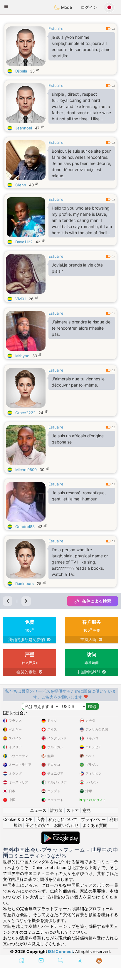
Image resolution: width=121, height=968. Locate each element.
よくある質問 (95, 825)
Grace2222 (25, 412)
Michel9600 (26, 469)
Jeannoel (23, 128)
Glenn (20, 185)
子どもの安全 (38, 825)
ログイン (89, 7)
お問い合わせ (66, 825)
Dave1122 (24, 242)
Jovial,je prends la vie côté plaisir (77, 268)
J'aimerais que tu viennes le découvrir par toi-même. (78, 381)
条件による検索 (96, 600)
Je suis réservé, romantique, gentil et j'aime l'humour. (79, 495)
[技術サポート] (99, 961)
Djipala (21, 71)
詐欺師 (56, 810)
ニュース (38, 810)
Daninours (24, 583)
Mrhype (22, 355)
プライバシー (93, 819)
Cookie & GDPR (18, 819)
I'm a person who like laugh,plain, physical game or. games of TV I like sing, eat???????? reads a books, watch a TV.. (80, 562)
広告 (40, 819)
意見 (87, 810)
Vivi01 (20, 298)
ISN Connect (60, 951)
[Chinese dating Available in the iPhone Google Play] (60, 834)
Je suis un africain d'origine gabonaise (78, 438)
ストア (72, 810)
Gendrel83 (25, 526)
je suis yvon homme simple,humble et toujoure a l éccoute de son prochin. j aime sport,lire (81, 46)
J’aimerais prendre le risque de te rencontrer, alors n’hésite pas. (81, 328)
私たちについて (62, 819)
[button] (6, 6)
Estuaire (55, 28)
